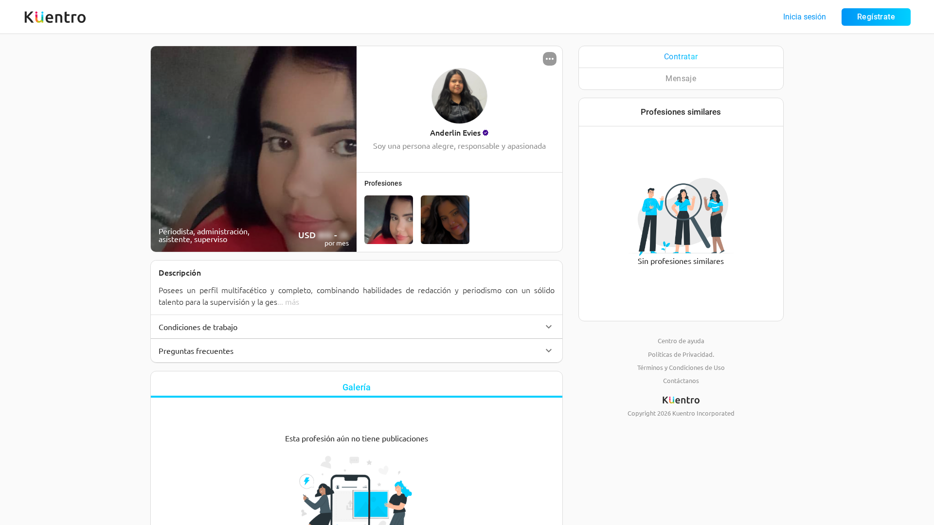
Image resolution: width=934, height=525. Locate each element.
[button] (356, 326)
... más (288, 301)
